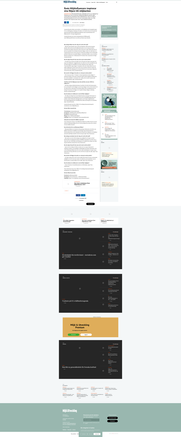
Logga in (86, 334)
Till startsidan (90, 203)
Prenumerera (88, 2)
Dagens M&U (93, 2)
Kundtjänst (78, 433)
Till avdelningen (115, 231)
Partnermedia (69, 429)
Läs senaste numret (112, 417)
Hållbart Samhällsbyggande (100, 2)
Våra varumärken (73, 433)
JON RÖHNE (64, 419)
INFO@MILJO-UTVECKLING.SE (71, 424)
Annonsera (74, 429)
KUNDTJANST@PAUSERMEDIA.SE (71, 423)
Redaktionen (64, 429)
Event (107, 2)
